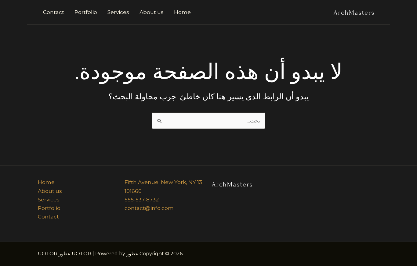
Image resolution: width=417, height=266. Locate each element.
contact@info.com (149, 208)
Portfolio (85, 12)
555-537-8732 (142, 200)
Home (182, 12)
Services (118, 12)
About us (152, 12)
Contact (53, 12)
